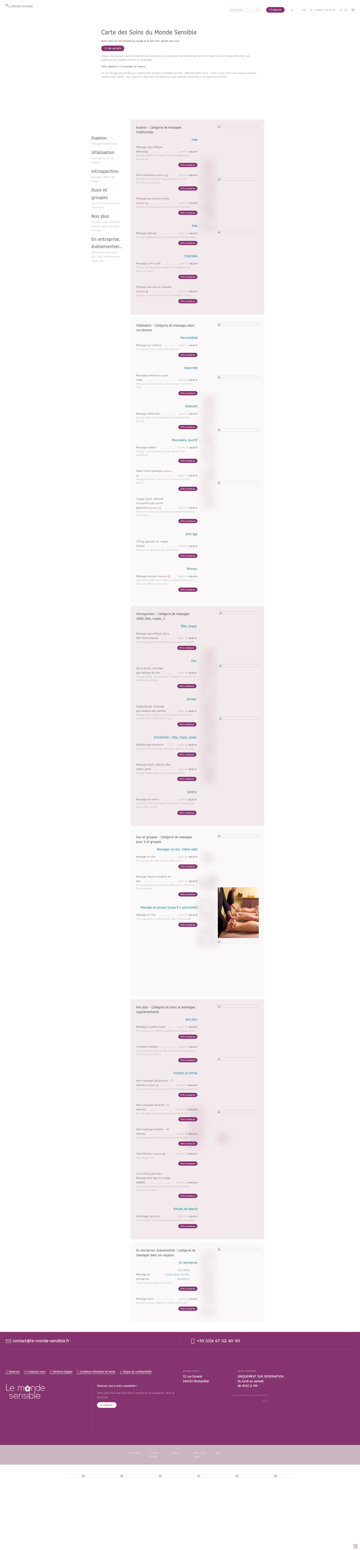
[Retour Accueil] (21, 10)
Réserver (277, 10)
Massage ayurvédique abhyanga (149, 149)
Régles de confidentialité (137, 1371)
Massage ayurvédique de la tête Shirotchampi (152, 635)
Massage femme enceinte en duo (153, 878)
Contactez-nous (36, 1371)
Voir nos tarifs (114, 48)
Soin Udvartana (150, 175)
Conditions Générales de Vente (97, 1371)
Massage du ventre (148, 799)
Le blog (175, 1453)
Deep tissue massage (153, 470)
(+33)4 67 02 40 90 (324, 10)
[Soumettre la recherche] (258, 10)
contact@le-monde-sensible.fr (177, 1276)
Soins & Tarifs (133, 1453)
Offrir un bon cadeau (200, 1454)
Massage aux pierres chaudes (154, 288)
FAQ (218, 1453)
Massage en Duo (146, 856)
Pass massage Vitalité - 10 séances (152, 1131)
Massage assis (145, 1298)
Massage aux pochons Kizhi (152, 200)
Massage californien (148, 413)
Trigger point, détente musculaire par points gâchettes (149, 503)
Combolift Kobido (147, 1046)
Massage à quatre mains (151, 1026)
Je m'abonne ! (106, 1405)
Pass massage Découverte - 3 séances (154, 1082)
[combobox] (245, 10)
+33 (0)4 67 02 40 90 (217, 1340)
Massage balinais (147, 233)
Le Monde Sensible (153, 1454)
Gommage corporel (148, 1216)
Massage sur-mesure (149, 345)
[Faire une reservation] (304, 10)
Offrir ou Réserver (187, 165)
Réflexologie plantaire (150, 744)
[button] (353, 10)
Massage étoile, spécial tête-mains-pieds (153, 766)
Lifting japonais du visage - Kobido (153, 543)
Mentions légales (62, 1371)
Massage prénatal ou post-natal (152, 377)
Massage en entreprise (143, 1276)
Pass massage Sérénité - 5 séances (152, 1107)
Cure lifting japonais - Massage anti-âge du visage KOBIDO (153, 1178)
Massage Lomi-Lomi (148, 263)
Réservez (14, 1371)
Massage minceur (151, 576)
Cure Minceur (149, 1153)
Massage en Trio (146, 914)
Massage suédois (146, 447)
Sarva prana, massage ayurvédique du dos (149, 670)
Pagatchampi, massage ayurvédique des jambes (151, 708)
